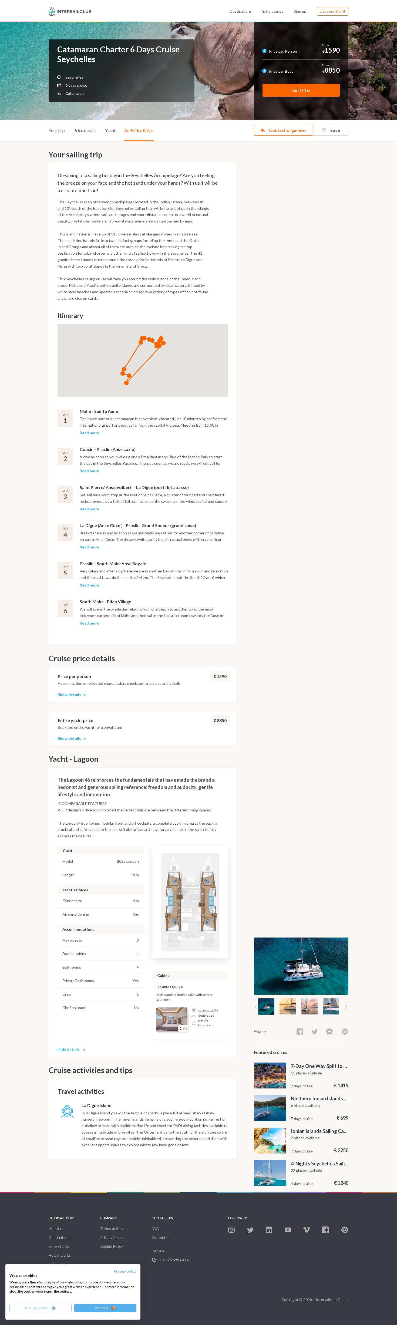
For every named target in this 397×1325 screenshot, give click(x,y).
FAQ (155, 1228)
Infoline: (170, 1255)
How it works (60, 1255)
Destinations (241, 11)
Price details (84, 130)
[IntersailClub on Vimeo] (306, 1230)
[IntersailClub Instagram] (231, 1230)
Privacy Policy (111, 1237)
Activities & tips (139, 130)
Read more (89, 433)
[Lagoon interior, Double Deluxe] (171, 1019)
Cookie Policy (111, 1246)
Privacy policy (125, 1271)
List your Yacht (332, 11)
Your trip (57, 130)
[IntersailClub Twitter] (250, 1230)
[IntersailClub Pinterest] (344, 1230)
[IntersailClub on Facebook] (325, 1230)
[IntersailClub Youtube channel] (288, 1230)
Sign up (300, 11)
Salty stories (272, 11)
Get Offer (301, 90)
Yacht (110, 130)
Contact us (161, 1237)
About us (56, 1228)
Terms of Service (114, 1228)
